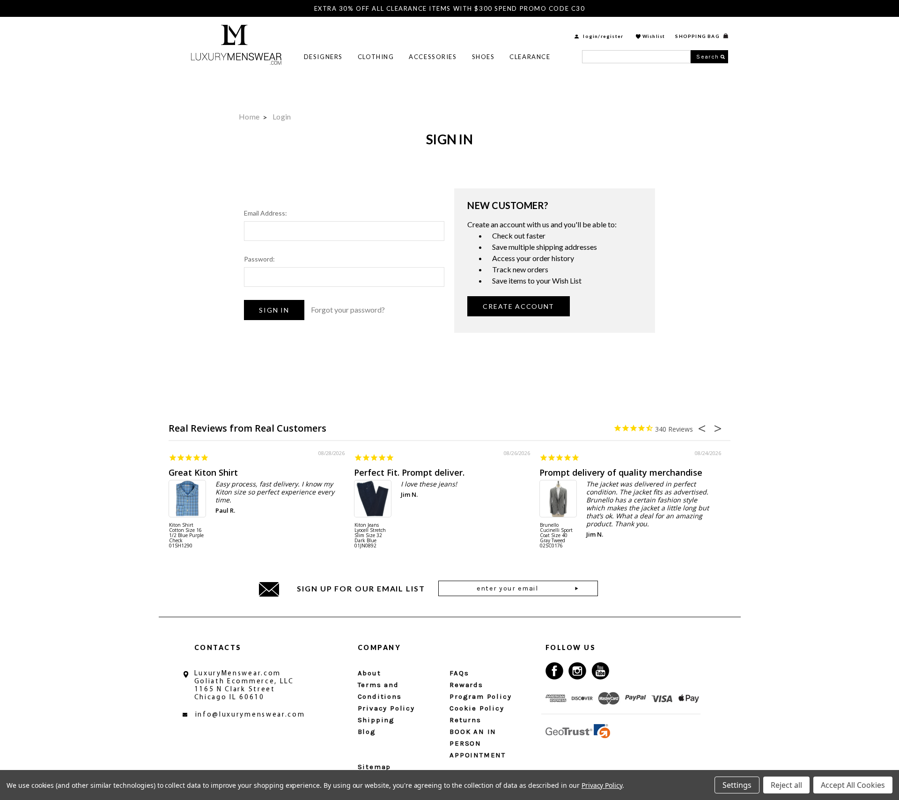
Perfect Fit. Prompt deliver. (409, 472)
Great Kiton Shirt (203, 472)
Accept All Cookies (853, 785)
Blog (367, 731)
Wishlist (653, 36)
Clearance (529, 56)
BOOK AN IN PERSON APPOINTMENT (478, 743)
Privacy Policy (386, 708)
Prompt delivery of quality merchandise (620, 472)
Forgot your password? (348, 309)
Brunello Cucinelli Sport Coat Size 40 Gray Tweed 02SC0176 (556, 536)
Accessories (433, 56)
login (590, 36)
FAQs (459, 673)
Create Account (518, 306)
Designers (323, 56)
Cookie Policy (477, 708)
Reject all (786, 785)
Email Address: (265, 213)
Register (612, 36)
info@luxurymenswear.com (250, 714)
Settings (737, 785)
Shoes (483, 56)
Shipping (376, 720)
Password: (259, 259)
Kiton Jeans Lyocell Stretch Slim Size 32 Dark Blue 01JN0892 (370, 536)
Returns (465, 720)
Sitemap (374, 767)
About (369, 673)
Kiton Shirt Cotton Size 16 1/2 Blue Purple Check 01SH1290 (186, 536)
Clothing (376, 56)
